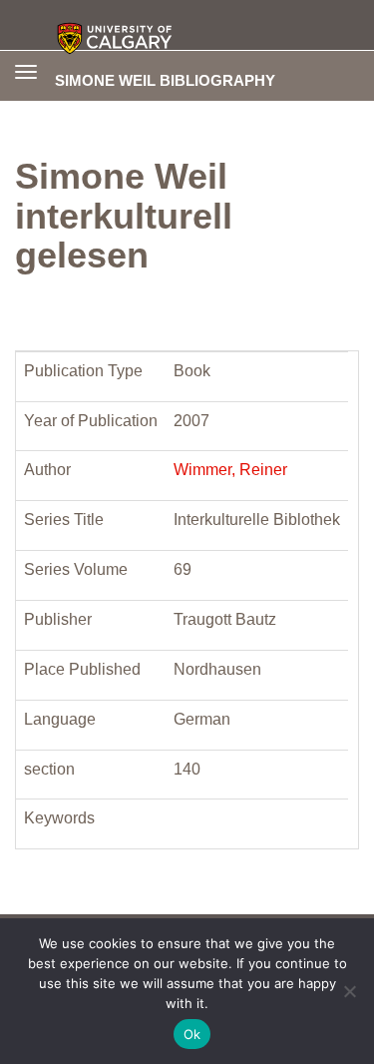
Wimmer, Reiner (230, 469)
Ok (192, 1034)
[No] (349, 991)
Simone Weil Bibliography (165, 80)
